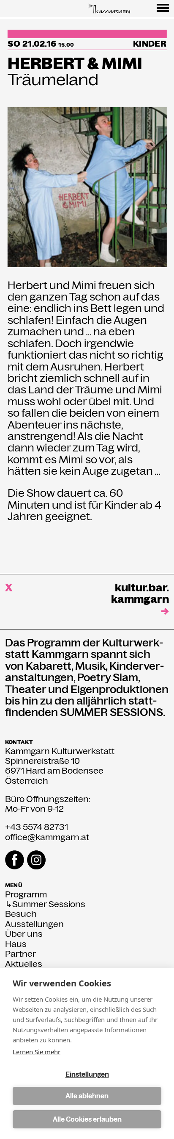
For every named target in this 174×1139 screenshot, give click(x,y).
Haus (16, 944)
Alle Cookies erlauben (87, 1119)
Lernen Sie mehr (36, 1051)
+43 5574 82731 (36, 827)
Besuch (21, 914)
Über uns (24, 934)
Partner (20, 954)
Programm (26, 895)
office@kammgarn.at (47, 837)
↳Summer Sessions (45, 904)
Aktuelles (23, 964)
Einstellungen (87, 1074)
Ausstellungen (34, 924)
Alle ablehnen (87, 1096)
